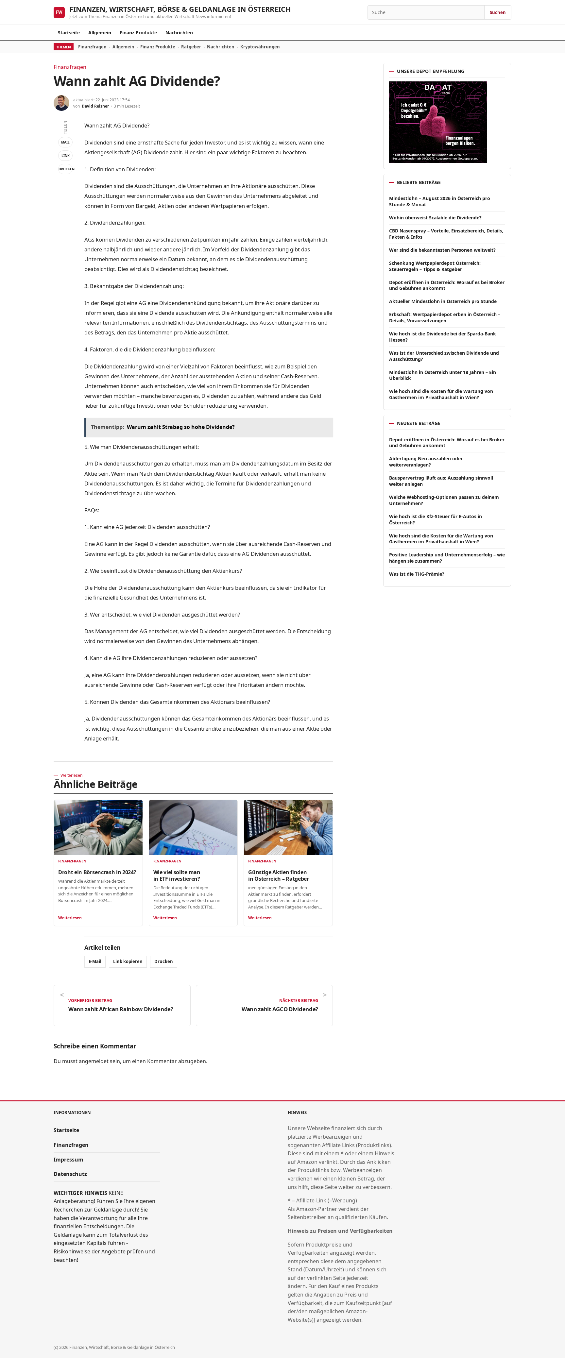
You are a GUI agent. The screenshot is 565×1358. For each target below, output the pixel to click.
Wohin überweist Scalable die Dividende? (435, 217)
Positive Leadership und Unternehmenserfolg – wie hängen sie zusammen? (447, 558)
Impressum (68, 1159)
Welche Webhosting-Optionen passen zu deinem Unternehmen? (444, 500)
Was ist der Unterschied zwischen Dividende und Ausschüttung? (444, 356)
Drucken (66, 169)
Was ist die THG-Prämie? (416, 574)
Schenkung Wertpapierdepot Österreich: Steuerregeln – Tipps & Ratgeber (435, 266)
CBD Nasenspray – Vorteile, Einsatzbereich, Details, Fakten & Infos (446, 234)
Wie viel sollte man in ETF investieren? (176, 875)
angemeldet (94, 1061)
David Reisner (95, 106)
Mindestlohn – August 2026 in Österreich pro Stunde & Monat (439, 201)
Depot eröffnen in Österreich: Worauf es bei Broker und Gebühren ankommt (447, 285)
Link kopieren (128, 961)
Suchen (498, 12)
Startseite (69, 32)
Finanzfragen (92, 47)
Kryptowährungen (260, 47)
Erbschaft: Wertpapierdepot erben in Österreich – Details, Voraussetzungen (444, 317)
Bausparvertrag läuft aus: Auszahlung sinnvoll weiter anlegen (441, 481)
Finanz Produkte (138, 32)
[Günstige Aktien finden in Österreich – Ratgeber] (288, 827)
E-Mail (95, 961)
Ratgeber (191, 47)
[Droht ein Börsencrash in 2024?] (98, 827)
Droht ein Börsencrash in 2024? (97, 872)
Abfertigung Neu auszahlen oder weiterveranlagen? (426, 461)
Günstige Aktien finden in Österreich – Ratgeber (278, 875)
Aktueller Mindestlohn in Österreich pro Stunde (443, 301)
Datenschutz (70, 1174)
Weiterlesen (70, 918)
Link (65, 155)
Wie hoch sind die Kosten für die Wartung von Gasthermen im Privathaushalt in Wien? (441, 394)
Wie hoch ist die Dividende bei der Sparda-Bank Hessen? (442, 337)
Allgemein (99, 32)
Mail (65, 142)
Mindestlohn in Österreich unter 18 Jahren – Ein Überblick (442, 375)
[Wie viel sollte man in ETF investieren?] (193, 827)
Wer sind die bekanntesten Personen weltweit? (442, 250)
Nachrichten (179, 32)
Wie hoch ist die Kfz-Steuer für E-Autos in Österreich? (435, 519)
